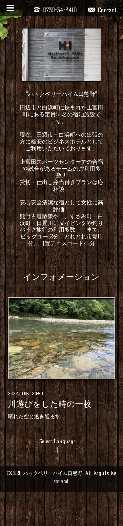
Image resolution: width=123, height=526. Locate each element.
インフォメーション (61, 277)
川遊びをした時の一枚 (50, 404)
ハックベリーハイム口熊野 (52, 473)
